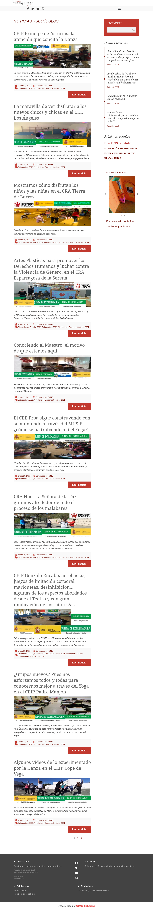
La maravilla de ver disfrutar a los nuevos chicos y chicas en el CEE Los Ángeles (50, 112)
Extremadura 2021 (25, 88)
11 (89, 838)
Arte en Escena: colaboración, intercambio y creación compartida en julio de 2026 (123, 117)
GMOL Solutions (85, 906)
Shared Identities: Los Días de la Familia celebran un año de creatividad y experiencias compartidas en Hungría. (123, 56)
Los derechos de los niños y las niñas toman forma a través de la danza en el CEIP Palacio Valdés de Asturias (123, 78)
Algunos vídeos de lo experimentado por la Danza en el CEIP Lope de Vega (52, 768)
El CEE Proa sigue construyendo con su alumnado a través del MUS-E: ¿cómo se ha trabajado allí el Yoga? (52, 423)
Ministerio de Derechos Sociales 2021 (49, 88)
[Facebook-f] (27, 8)
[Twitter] (32, 8)
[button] (119, 8)
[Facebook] (76, 862)
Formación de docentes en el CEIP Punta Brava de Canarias (121, 153)
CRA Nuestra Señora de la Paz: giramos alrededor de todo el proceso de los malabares (46, 502)
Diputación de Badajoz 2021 (29, 242)
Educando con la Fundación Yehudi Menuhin (122, 97)
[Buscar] (133, 30)
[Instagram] (42, 8)
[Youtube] (37, 8)
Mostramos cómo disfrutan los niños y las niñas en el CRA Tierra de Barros (49, 191)
